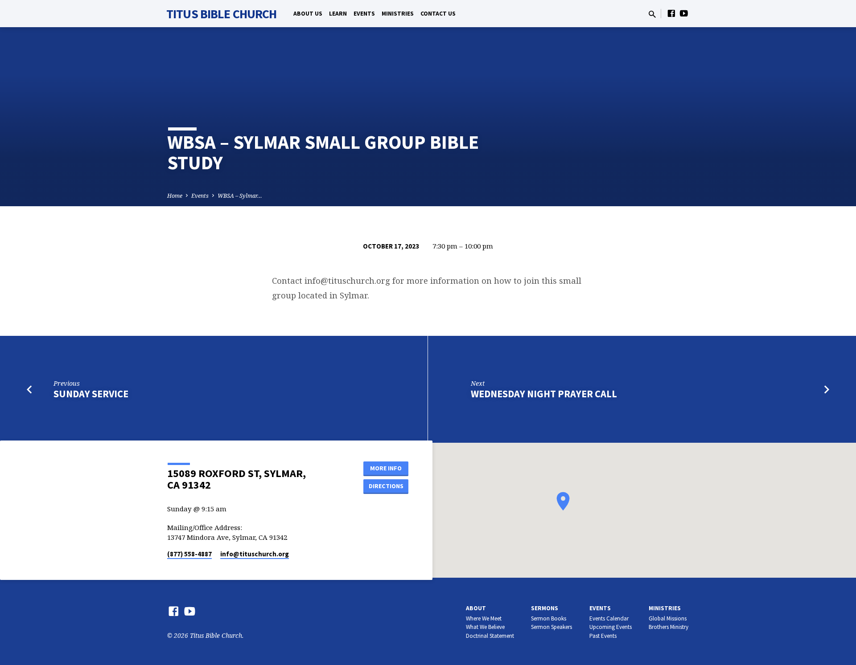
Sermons (544, 608)
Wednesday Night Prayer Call (544, 394)
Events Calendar (609, 618)
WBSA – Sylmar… (240, 196)
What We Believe (485, 627)
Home (174, 196)
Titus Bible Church (221, 14)
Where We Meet (484, 618)
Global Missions (668, 618)
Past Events (603, 636)
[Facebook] (671, 13)
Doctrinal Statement (490, 636)
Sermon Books (548, 618)
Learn (338, 13)
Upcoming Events (610, 627)
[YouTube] (684, 13)
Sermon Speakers (551, 627)
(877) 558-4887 (189, 554)
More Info (386, 468)
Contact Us (438, 13)
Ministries (398, 13)
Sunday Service (91, 394)
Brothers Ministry (668, 627)
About (476, 608)
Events (364, 13)
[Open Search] (652, 14)
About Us (307, 13)
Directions (386, 486)
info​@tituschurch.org (254, 554)
